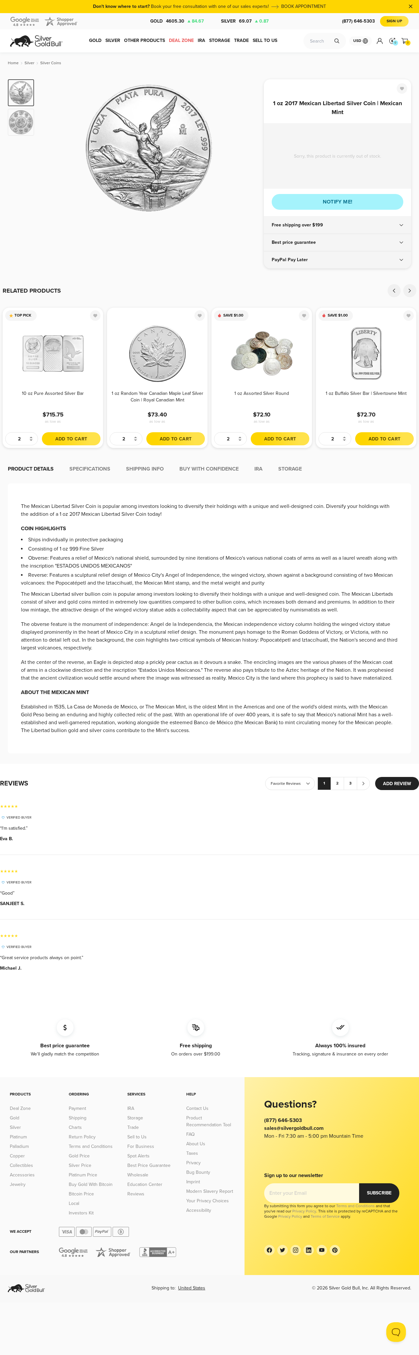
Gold (177, 21)
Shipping (77, 1118)
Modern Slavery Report (209, 1191)
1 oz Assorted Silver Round (261, 393)
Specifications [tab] (89, 469)
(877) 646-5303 (358, 21)
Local (74, 1203)
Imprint (193, 1182)
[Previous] (49, 148)
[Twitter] (282, 1250)
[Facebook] (269, 1250)
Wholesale (137, 1175)
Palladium (19, 1146)
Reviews (135, 1194)
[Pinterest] (335, 1250)
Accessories (22, 1175)
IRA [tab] (258, 469)
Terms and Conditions (91, 1146)
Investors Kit (81, 1213)
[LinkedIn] (308, 1250)
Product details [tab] (31, 469)
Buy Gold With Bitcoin (91, 1184)
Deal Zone (20, 1108)
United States (191, 1288)
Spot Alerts (138, 1156)
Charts (75, 1127)
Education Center (144, 1184)
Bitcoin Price (81, 1194)
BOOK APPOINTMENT (303, 6)
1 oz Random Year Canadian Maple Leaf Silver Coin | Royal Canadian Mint (157, 397)
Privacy (193, 1163)
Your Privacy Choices (207, 1201)
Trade (133, 1127)
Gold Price (79, 1156)
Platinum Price (83, 1175)
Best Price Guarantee (149, 1165)
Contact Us (197, 1108)
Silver (245, 21)
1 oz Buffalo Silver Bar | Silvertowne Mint (366, 393)
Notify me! (338, 202)
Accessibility (198, 1210)
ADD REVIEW (397, 783)
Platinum (18, 1137)
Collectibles (21, 1165)
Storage (135, 1118)
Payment (77, 1108)
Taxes (192, 1153)
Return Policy (82, 1137)
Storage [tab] (290, 469)
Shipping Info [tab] (145, 469)
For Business (140, 1146)
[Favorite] (402, 88)
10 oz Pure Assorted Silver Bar (53, 393)
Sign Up (394, 21)
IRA (130, 1108)
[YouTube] (322, 1250)
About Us (195, 1144)
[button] (337, 225)
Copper (17, 1156)
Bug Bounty (198, 1172)
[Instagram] (295, 1250)
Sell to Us (137, 1137)
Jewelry (18, 1184)
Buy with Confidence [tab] (209, 469)
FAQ (190, 1134)
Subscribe (379, 1193)
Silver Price (80, 1165)
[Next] (248, 148)
